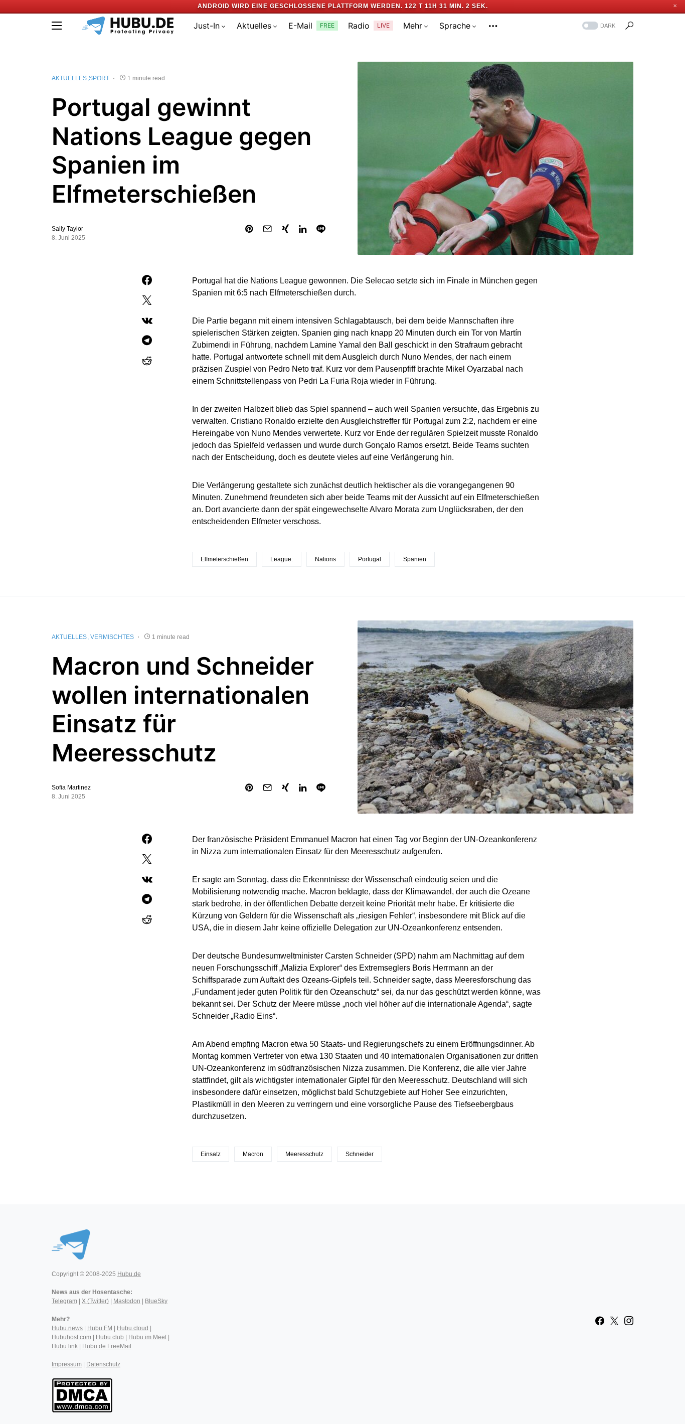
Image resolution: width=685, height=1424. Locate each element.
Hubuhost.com (71, 1337)
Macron (253, 1154)
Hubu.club (110, 1337)
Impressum (67, 1364)
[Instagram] (628, 1320)
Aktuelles (69, 78)
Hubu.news (67, 1328)
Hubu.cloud (132, 1328)
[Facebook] (599, 1320)
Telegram (64, 1301)
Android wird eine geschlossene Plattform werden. (300, 6)
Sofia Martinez (71, 787)
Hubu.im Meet (147, 1337)
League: (281, 559)
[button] (57, 26)
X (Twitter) (95, 1301)
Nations (325, 559)
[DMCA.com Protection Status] (82, 1394)
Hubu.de (129, 1274)
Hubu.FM (99, 1328)
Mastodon (126, 1301)
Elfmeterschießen (224, 559)
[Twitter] (614, 1320)
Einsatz (211, 1154)
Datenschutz (103, 1364)
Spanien (414, 559)
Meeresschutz (304, 1154)
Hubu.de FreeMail (106, 1346)
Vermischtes (112, 637)
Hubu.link (65, 1346)
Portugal (369, 559)
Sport (99, 78)
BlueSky (156, 1301)
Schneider (360, 1154)
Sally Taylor (67, 228)
